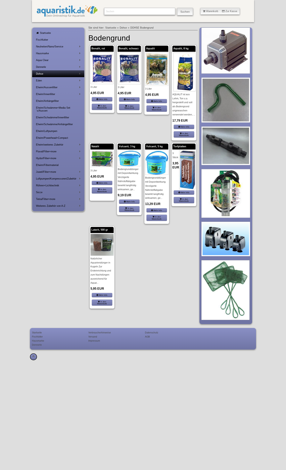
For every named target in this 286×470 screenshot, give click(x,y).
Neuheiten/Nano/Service (59, 47)
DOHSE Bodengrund (142, 27)
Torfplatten (179, 146)
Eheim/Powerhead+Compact (52, 137)
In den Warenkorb (102, 107)
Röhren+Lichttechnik (59, 186)
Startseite (45, 32)
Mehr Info (102, 99)
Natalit (95, 146)
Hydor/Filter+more (59, 159)
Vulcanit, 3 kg (127, 146)
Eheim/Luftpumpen (46, 131)
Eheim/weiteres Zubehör (59, 145)
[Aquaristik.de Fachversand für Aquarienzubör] (67, 15)
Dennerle (59, 67)
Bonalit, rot (98, 48)
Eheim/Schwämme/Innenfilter (52, 117)
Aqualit (150, 48)
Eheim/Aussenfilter (59, 88)
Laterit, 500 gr (99, 229)
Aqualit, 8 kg (181, 48)
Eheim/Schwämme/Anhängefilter (54, 124)
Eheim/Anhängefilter (47, 100)
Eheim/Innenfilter (59, 95)
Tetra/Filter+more (59, 200)
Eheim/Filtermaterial (47, 165)
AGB (147, 336)
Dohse (59, 74)
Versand (92, 336)
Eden (59, 81)
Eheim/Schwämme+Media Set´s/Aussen (53, 109)
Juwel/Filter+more (59, 172)
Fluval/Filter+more (59, 152)
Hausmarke (59, 54)
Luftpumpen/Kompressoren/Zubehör (59, 179)
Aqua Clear (59, 61)
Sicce (59, 193)
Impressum (94, 340)
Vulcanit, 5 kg (154, 146)
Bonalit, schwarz (129, 48)
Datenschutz (151, 332)
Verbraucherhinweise (99, 332)
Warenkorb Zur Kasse (221, 11)
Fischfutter (42, 39)
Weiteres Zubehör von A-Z (59, 206)
